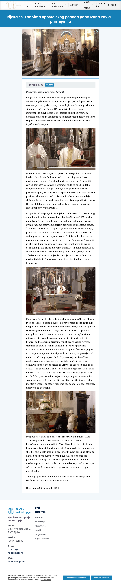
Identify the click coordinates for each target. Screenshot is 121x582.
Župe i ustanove (42, 538)
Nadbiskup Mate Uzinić (40, 523)
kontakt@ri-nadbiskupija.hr (15, 551)
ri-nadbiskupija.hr (16, 561)
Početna (39, 517)
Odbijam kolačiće (101, 577)
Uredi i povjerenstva (41, 532)
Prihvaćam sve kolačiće (76, 577)
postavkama (46, 580)
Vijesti (49, 85)
